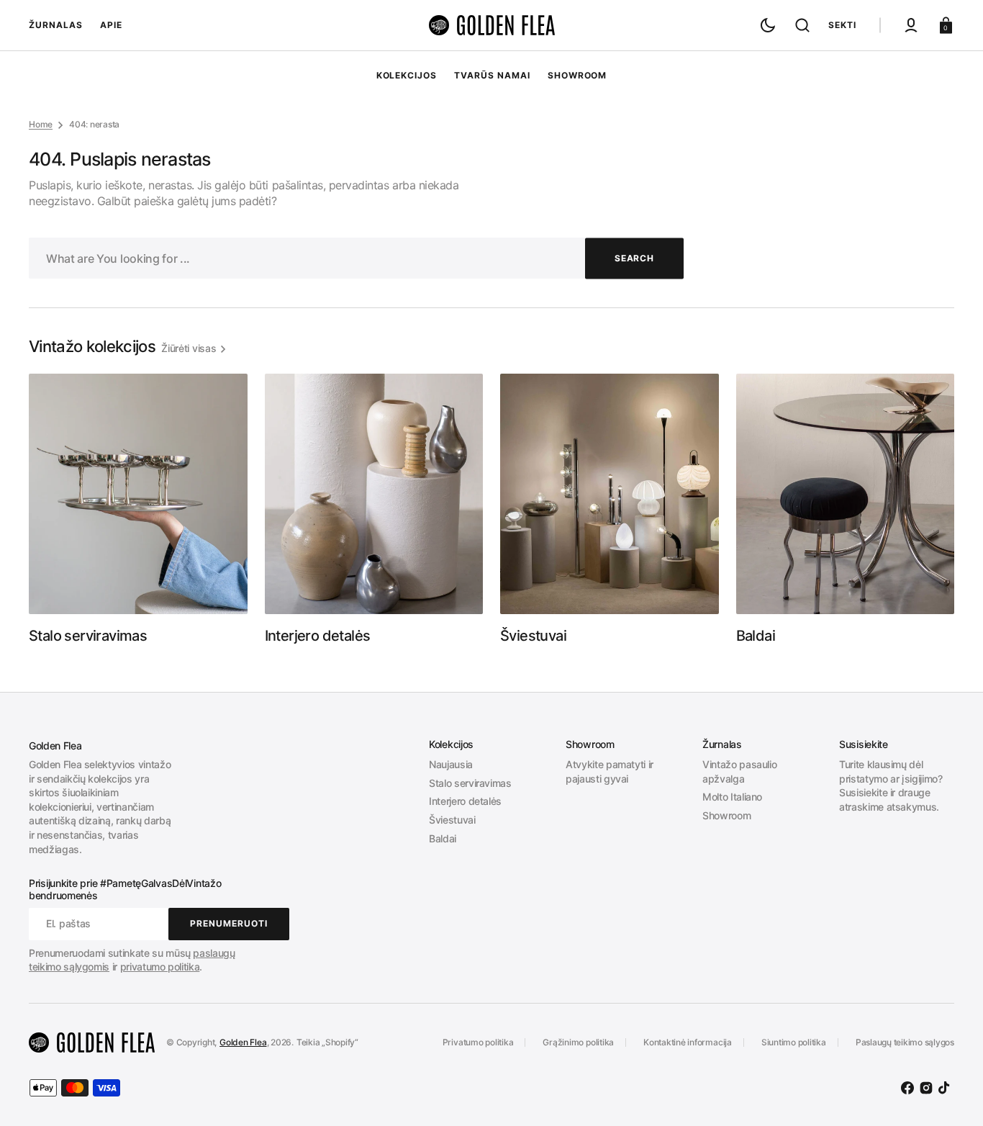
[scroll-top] (952, 1095)
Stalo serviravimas (470, 783)
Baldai (442, 838)
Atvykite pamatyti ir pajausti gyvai (609, 771)
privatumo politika (160, 966)
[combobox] (356, 258)
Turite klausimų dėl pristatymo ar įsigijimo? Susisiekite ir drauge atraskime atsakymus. (891, 785)
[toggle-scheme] (768, 25)
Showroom (726, 815)
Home (41, 124)
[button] (802, 25)
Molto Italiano (732, 797)
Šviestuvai (452, 820)
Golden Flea (242, 1042)
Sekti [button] (842, 24)
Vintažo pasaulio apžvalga (739, 771)
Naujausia (451, 764)
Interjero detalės (465, 801)
